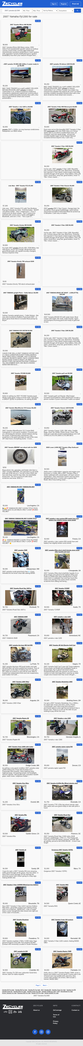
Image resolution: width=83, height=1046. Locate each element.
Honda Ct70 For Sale (37, 993)
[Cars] (5, 1012)
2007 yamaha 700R (20, 550)
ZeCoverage (57, 1010)
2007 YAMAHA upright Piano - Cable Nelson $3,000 (20, 293)
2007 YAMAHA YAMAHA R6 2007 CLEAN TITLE (21, 518)
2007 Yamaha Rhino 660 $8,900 (20, 24)
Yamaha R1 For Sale (34, 990)
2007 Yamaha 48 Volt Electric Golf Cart (62, 645)
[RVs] (10, 1012)
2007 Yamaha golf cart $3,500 (62, 373)
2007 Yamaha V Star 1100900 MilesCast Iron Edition (20, 885)
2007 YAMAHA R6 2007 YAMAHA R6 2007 (21, 487)
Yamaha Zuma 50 (7, 991)
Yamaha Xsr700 (71, 990)
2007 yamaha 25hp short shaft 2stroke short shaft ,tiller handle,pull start (62, 551)
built (31, 215)
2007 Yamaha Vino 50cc (21, 783)
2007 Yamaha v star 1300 (62, 718)
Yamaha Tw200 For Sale (49, 991)
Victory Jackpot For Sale (9, 993)
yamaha (23, 90)
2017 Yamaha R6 (46, 990)
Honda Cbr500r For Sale (51, 993)
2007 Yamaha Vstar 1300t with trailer (20, 746)
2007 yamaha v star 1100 (62, 617)
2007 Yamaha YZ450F (62, 588)
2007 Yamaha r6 (20, 850)
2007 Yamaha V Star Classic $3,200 (62, 185)
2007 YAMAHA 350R (21, 617)
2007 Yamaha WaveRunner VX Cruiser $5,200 (20, 408)
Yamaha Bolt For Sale (19, 991)
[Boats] (15, 1012)
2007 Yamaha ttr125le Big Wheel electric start (62, 783)
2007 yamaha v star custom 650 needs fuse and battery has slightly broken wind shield (62, 519)
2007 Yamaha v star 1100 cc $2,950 (21, 107)
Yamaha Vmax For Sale (34, 991)
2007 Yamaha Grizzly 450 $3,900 (21, 225)
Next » (45, 985)
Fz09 (58, 991)
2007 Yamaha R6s (21, 815)
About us (36, 1010)
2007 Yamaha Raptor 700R (62, 951)
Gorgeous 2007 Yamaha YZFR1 (62, 850)
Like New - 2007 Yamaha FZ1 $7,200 (21, 185)
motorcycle (51, 131)
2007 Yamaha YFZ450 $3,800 (20, 373)
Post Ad (75, 4)
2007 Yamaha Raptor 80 (21, 718)
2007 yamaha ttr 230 (21, 951)
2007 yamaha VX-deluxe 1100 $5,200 (62, 64)
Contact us (75, 1010)
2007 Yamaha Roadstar (21, 919)
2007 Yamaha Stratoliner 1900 (62, 682)
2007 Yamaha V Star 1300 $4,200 (62, 146)
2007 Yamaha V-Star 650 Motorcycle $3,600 (62, 107)
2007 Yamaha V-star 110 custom (62, 919)
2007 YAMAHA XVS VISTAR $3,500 (20, 330)
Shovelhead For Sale (66, 991)
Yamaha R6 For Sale (21, 990)
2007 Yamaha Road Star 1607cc (20, 588)
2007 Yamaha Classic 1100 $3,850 (62, 408)
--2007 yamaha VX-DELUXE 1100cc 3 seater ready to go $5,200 (21, 64)
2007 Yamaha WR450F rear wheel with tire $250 (21, 447)
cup (24, 50)
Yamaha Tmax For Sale (59, 990)
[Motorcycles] (20, 1012)
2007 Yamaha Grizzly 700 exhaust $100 (20, 261)
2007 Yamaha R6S (62, 885)
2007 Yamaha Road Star (62, 815)
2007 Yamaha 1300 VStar (20, 682)
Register (64, 4)
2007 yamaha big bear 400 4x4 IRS (20, 645)
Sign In (54, 4)
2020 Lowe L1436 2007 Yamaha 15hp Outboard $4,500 (62, 448)
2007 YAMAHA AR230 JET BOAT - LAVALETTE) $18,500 (62, 293)
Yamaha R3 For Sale (8, 990)
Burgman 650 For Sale (24, 993)
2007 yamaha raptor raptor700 (62, 746)
